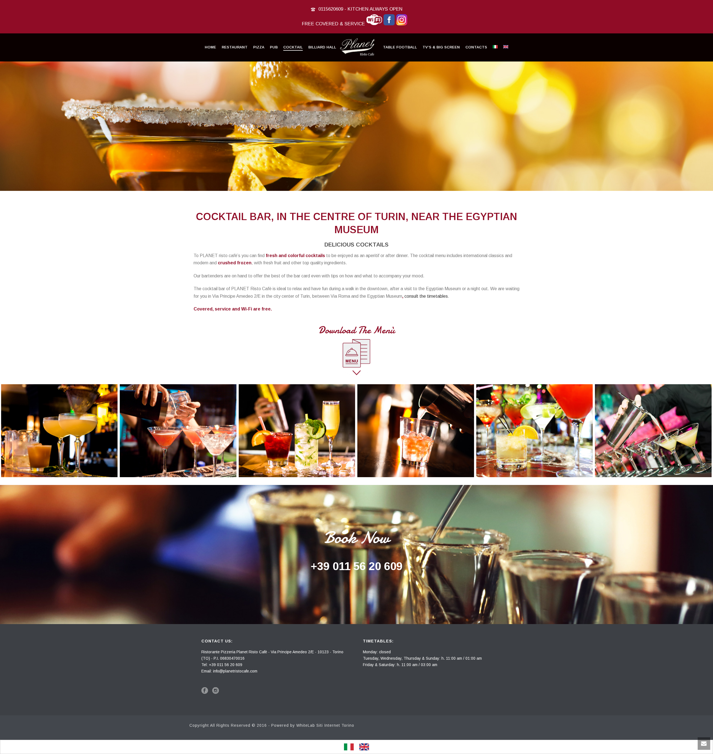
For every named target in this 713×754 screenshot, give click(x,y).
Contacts (476, 47)
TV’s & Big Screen (441, 47)
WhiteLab (305, 725)
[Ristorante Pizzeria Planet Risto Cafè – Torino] (359, 47)
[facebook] (204, 690)
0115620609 (330, 9)
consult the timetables (426, 296)
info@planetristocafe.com (235, 671)
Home (210, 47)
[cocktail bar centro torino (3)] (297, 431)
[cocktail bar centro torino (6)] (653, 431)
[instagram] (215, 690)
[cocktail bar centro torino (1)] (59, 431)
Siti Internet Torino (335, 725)
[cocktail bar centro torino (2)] (178, 431)
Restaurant (235, 47)
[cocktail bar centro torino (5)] (534, 431)
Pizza (258, 47)
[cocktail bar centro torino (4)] (416, 431)
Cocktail (293, 47)
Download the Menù (356, 330)
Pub (274, 47)
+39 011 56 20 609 (356, 566)
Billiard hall (322, 47)
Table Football (400, 47)
